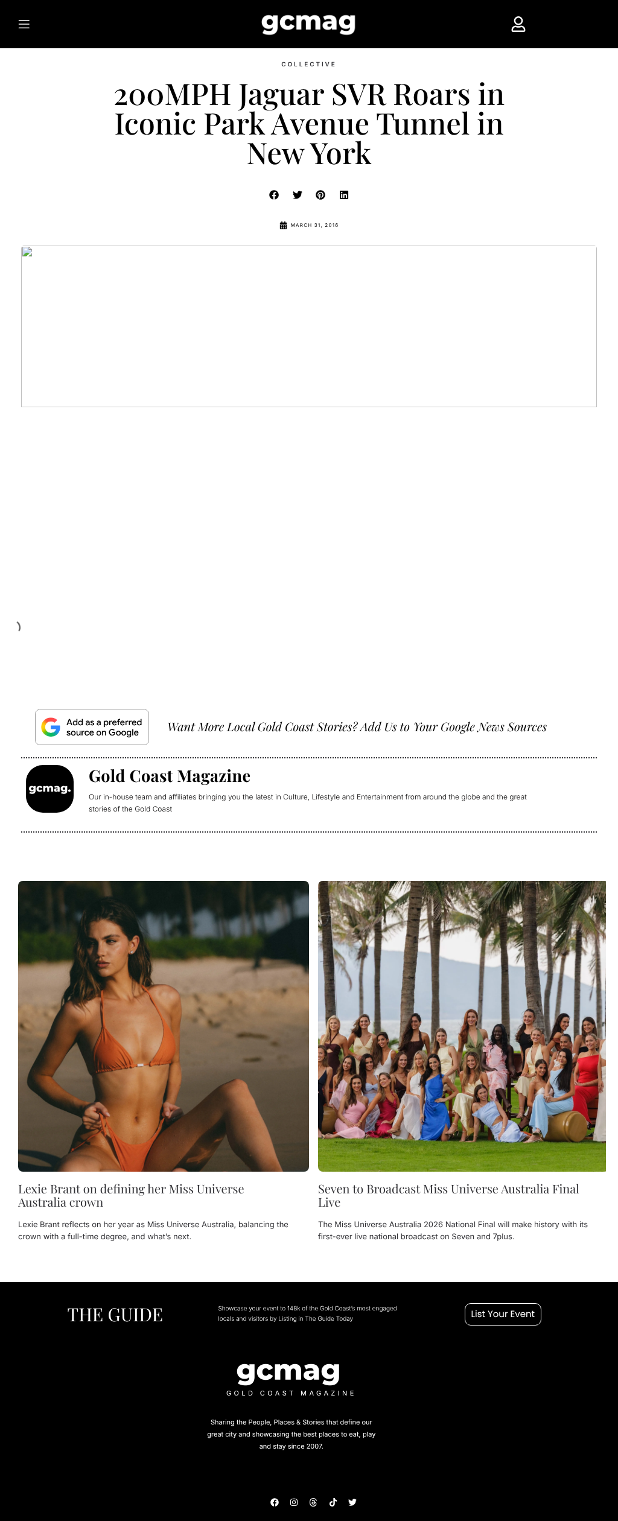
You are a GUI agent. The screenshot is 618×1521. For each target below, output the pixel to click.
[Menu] (62, 24)
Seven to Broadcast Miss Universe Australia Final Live (448, 1195)
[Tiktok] (333, 1502)
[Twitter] (352, 1502)
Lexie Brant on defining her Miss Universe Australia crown (131, 1195)
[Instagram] (294, 1502)
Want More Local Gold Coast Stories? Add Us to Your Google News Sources (357, 727)
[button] (274, 195)
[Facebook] (274, 1502)
